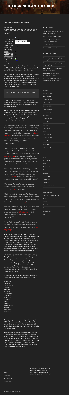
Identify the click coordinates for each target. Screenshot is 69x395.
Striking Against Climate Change (52, 36)
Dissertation (46, 176)
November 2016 (47, 109)
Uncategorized (47, 211)
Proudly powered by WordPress (12, 391)
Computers (46, 170)
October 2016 (47, 112)
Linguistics (46, 182)
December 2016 (47, 106)
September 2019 (47, 93)
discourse (46, 173)
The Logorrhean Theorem (29, 6)
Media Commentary (48, 185)
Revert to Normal (48, 44)
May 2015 (45, 125)
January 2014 (46, 144)
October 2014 (47, 134)
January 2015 (46, 131)
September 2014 (47, 137)
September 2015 (47, 118)
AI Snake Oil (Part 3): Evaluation (51, 48)
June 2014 (46, 141)
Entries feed (7, 375)
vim (44, 214)
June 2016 (46, 115)
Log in (5, 372)
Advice (45, 157)
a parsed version (8, 52)
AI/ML (44, 163)
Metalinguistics (47, 192)
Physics (45, 198)
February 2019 (47, 96)
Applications (46, 166)
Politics (45, 201)
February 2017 (47, 103)
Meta (44, 189)
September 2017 (47, 99)
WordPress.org (8, 381)
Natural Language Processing (51, 195)
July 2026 (45, 90)
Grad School (46, 179)
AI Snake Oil (46, 160)
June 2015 (46, 122)
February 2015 (47, 128)
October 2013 (47, 147)
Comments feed (8, 378)
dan (44, 58)
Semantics (46, 205)
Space (45, 208)
